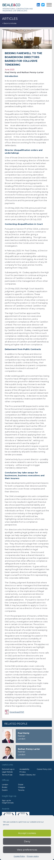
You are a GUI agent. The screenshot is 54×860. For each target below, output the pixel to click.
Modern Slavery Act (27, 775)
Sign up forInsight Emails (8, 801)
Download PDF (17, 712)
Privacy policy (33, 856)
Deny (27, 841)
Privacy (23, 772)
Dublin (5, 790)
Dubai (20, 784)
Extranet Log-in (8, 769)
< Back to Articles (9, 23)
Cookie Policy (19, 856)
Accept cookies (27, 833)
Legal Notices (7, 772)
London (5, 784)
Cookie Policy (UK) (44, 769)
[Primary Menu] (49, 5)
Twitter (43, 4)
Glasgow (21, 787)
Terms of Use (7, 775)
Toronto (21, 790)
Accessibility (24, 769)
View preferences (27, 849)
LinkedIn (38, 4)
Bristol (4, 787)
